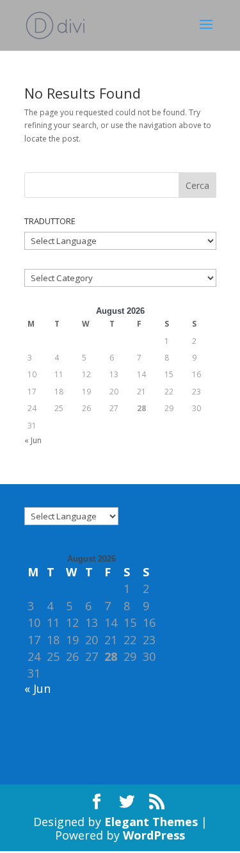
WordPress (154, 835)
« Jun (33, 440)
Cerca (197, 185)
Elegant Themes (151, 821)
